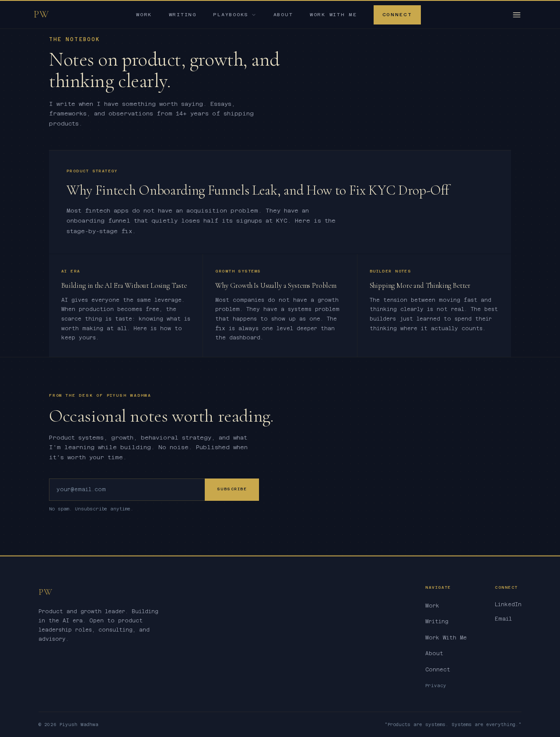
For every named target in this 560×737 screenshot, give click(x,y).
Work (144, 14)
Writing (182, 14)
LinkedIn (508, 604)
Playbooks (230, 14)
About (283, 14)
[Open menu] (516, 14)
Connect (397, 14)
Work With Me (333, 14)
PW (42, 14)
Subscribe (232, 489)
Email (503, 619)
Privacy (435, 685)
